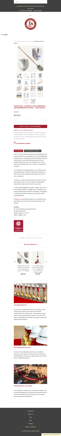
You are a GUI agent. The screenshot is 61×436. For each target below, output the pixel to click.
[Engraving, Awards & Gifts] (30, 24)
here (42, 174)
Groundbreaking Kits (20, 305)
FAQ (30, 417)
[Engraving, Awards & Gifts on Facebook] (30, 15)
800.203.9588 (38, 10)
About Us (30, 414)
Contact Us (30, 411)
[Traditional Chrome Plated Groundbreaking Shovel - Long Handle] (30, 58)
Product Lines (20, 41)
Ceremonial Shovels (29, 41)
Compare (16, 199)
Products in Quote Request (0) (51, 434)
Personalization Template (23, 143)
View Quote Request (25, 10)
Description (18, 150)
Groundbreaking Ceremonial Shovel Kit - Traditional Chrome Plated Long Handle (38, 269)
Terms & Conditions (30, 426)
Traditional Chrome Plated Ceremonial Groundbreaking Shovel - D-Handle (23, 268)
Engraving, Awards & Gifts (32, 431)
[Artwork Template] (15, 143)
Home (15, 41)
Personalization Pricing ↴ (32, 150)
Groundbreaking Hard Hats (22, 347)
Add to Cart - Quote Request (30, 126)
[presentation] (15, 261)
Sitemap (30, 423)
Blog (30, 420)
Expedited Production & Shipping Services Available (30, 6)
